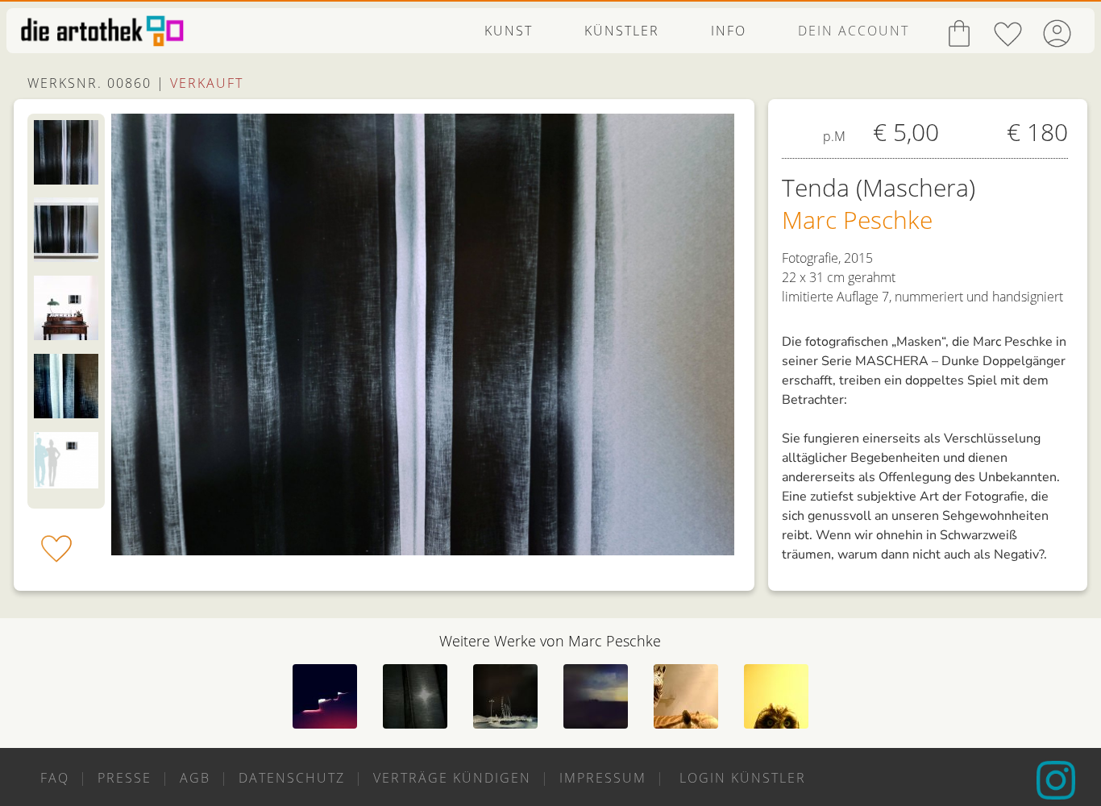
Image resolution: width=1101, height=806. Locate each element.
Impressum (602, 778)
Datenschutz (292, 778)
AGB (195, 778)
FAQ (54, 778)
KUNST (508, 30)
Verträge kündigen (452, 778)
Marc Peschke (857, 219)
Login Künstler (740, 778)
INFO (728, 30)
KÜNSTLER (621, 30)
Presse (125, 778)
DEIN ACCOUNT (853, 30)
